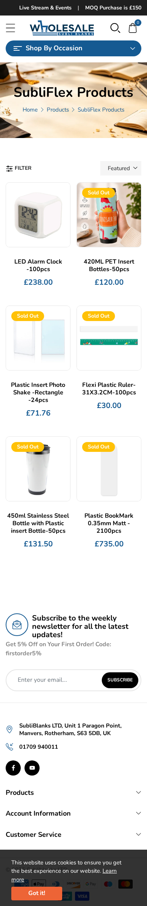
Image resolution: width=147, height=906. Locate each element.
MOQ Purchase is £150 (113, 7)
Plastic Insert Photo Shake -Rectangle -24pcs (38, 392)
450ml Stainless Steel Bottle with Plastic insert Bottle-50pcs (38, 523)
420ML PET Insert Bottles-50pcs (109, 265)
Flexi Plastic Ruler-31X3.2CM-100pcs (109, 389)
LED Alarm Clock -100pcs (38, 265)
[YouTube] (32, 768)
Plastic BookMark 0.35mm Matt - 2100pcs (108, 523)
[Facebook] (13, 768)
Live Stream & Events (45, 7)
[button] (115, 27)
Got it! (36, 893)
